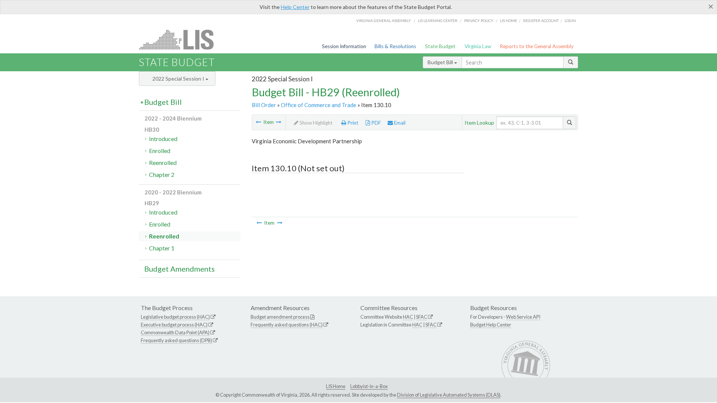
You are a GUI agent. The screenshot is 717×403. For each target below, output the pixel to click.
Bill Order (264, 104)
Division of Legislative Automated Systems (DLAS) (448, 395)
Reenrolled (163, 162)
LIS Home (335, 386)
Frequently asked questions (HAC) (287, 325)
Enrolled (159, 150)
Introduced (163, 138)
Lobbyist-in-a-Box (369, 386)
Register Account (541, 20)
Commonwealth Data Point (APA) (175, 332)
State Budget (440, 46)
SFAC (421, 317)
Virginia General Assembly (383, 20)
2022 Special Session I (178, 78)
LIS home (508, 20)
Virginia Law (478, 46)
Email (399, 123)
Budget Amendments (179, 268)
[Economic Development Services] (258, 122)
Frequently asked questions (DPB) (176, 340)
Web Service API (523, 317)
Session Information (344, 46)
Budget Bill (441, 62)
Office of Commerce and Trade (318, 104)
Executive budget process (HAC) (174, 325)
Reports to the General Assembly (537, 46)
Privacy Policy (478, 20)
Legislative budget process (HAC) (175, 317)
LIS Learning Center (437, 20)
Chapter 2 (161, 174)
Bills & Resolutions (395, 46)
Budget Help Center (490, 325)
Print (352, 123)
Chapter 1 (161, 248)
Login (570, 20)
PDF (375, 123)
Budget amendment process (280, 317)
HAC (408, 317)
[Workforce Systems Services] (278, 122)
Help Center (295, 7)
